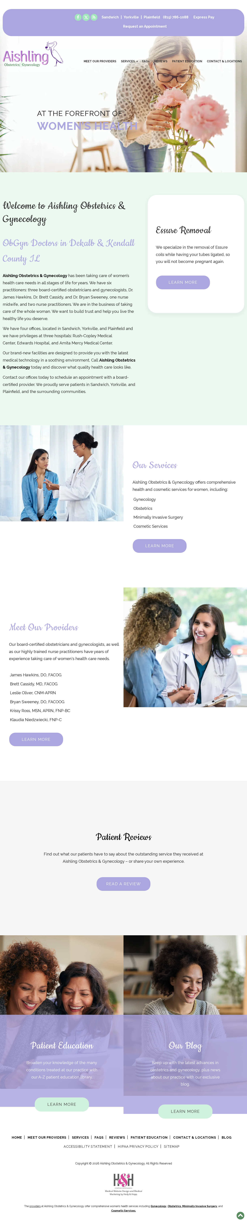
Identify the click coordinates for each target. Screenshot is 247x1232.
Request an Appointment (145, 26)
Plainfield (152, 17)
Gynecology (144, 499)
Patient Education (187, 61)
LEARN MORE (183, 282)
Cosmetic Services (150, 526)
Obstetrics (142, 508)
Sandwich (110, 17)
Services (128, 61)
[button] (240, 1216)
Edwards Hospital (33, 343)
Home (17, 1137)
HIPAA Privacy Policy (138, 1146)
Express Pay (203, 17)
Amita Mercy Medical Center (85, 343)
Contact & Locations (224, 61)
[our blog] (94, 17)
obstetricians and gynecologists (97, 290)
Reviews (160, 61)
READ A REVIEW (123, 883)
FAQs (146, 61)
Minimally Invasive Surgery (158, 517)
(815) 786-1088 (175, 17)
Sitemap (172, 1146)
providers (35, 1206)
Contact (10, 377)
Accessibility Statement (88, 1146)
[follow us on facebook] (78, 17)
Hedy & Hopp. (130, 1194)
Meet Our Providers (100, 61)
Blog (227, 1137)
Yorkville (131, 17)
